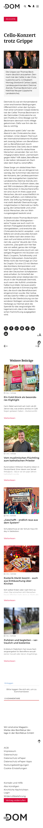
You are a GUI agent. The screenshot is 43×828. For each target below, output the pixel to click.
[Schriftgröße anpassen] (39, 335)
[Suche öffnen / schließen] (25, 6)
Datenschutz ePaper (15, 758)
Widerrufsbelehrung (15, 796)
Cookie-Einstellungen (15, 768)
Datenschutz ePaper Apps (18, 761)
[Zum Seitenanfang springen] (39, 741)
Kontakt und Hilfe (13, 783)
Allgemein (9, 23)
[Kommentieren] (29, 6)
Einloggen (8, 683)
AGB (6, 747)
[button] (6, 328)
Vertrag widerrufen (16, 800)
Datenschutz (10, 754)
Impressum (10, 751)
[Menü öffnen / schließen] (38, 6)
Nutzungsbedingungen (16, 765)
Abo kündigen (11, 786)
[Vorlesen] (39, 343)
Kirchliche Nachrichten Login (16, 791)
